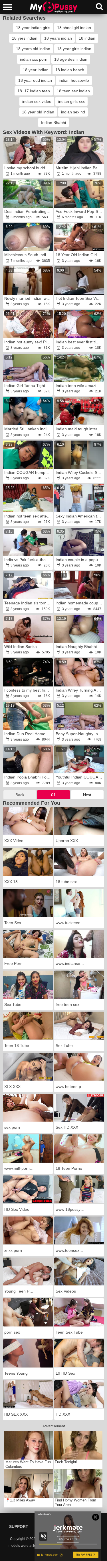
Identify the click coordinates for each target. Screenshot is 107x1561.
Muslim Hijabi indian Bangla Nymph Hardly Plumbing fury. (80, 168)
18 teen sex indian (73, 91)
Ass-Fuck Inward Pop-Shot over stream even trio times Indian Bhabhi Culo (80, 211)
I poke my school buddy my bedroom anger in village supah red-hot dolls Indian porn (28, 168)
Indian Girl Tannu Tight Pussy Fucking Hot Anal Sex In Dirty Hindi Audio (28, 385)
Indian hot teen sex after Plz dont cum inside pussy (28, 516)
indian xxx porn (33, 59)
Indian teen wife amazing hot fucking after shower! (80, 385)
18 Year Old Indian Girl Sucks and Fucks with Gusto (80, 254)
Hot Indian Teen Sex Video (80, 298)
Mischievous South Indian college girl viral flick (28, 254)
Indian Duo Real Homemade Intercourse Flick (28, 733)
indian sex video (36, 101)
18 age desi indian (70, 59)
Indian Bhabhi (53, 122)
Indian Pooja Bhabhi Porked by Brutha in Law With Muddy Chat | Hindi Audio (28, 777)
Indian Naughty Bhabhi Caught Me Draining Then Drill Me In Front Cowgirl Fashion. (80, 646)
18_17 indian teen (33, 91)
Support (18, 1526)
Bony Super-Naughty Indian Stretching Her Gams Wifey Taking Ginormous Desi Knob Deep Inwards (80, 733)
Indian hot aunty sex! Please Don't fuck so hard (28, 342)
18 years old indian (33, 48)
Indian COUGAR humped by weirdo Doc (28, 472)
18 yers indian (24, 38)
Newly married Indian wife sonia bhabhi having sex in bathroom (28, 298)
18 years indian (58, 38)
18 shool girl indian (74, 27)
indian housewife (74, 80)
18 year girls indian (74, 48)
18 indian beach (69, 70)
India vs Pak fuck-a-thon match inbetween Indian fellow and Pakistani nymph (28, 559)
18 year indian (36, 70)
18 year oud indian (35, 80)
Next (87, 794)
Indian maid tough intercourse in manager (80, 429)
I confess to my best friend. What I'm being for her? (28, 690)
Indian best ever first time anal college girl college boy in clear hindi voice (80, 342)
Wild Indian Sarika (20, 646)
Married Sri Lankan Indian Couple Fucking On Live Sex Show (28, 429)
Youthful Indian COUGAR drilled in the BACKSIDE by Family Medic (80, 777)
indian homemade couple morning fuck (80, 603)
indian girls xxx (71, 101)
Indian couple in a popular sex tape (80, 559)
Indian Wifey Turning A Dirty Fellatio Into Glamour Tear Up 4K (80, 690)
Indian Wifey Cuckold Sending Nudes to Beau (80, 472)
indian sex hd (73, 112)
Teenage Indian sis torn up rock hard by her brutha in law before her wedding (28, 603)
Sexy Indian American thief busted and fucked (80, 516)
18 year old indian (38, 112)
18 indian (87, 38)
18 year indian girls (33, 27)
